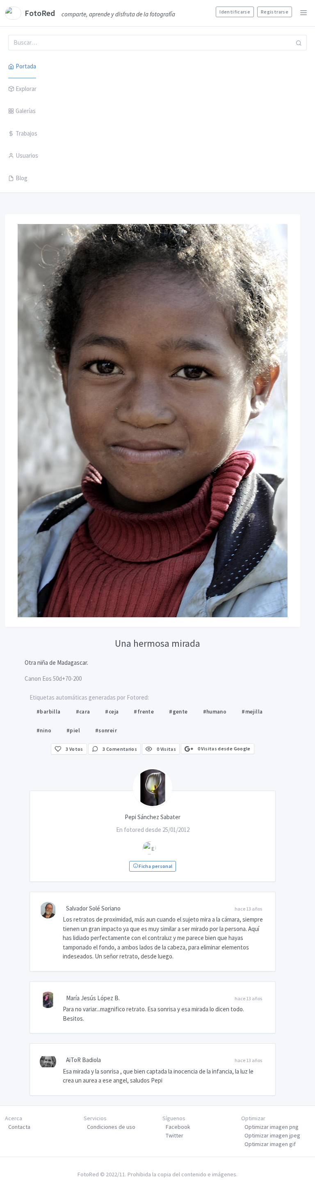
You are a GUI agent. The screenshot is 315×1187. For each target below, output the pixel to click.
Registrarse (274, 12)
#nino (44, 730)
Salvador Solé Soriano (93, 908)
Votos (74, 749)
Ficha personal (155, 866)
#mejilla (252, 711)
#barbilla (49, 711)
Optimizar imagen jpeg (272, 1135)
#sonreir (106, 730)
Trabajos (26, 133)
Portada (26, 66)
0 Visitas (165, 749)
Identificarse (234, 12)
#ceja (112, 711)
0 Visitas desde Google (223, 748)
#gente (178, 711)
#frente (144, 711)
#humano (215, 711)
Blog (21, 178)
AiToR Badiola (83, 1060)
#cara (83, 711)
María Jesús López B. (93, 998)
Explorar (26, 89)
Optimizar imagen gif (270, 1144)
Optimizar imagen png (271, 1126)
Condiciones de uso (111, 1126)
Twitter (174, 1135)
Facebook (178, 1126)
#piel (73, 730)
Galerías (26, 111)
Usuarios (27, 155)
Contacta (19, 1126)
